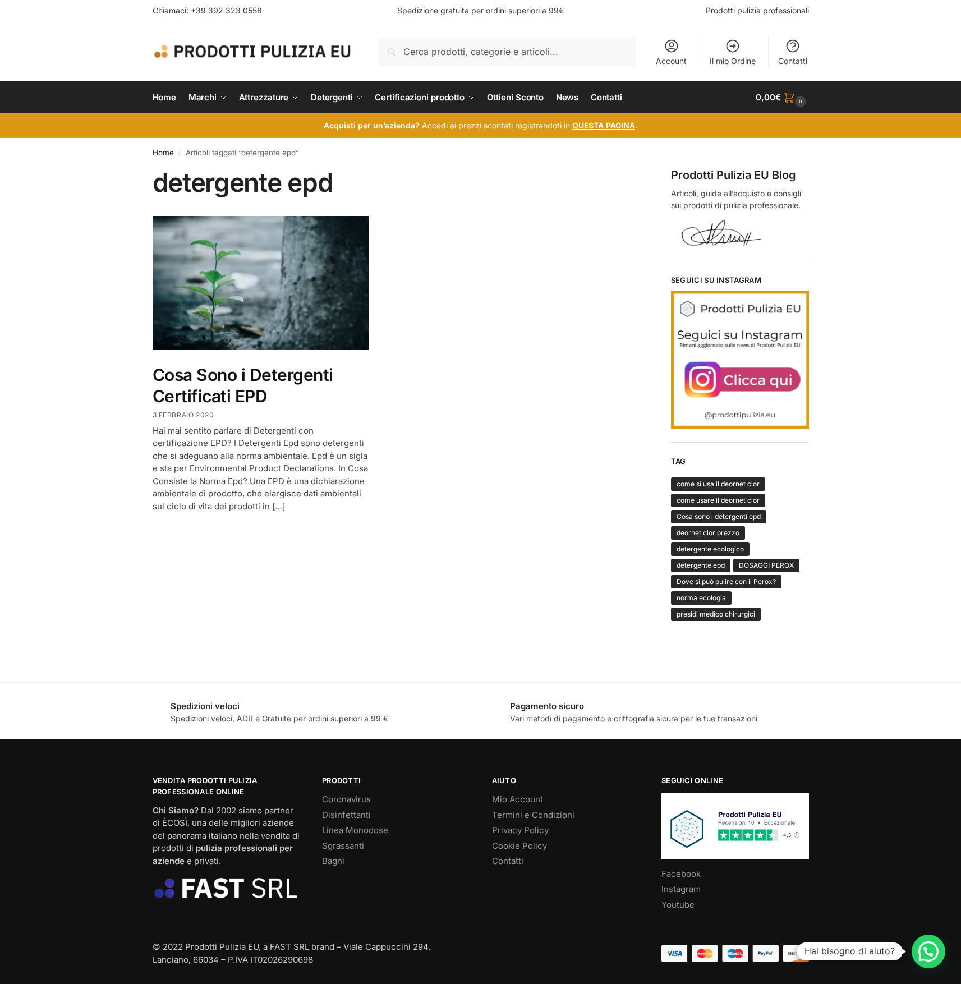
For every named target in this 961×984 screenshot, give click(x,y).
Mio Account (517, 799)
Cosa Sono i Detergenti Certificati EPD (243, 385)
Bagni (333, 861)
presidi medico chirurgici (716, 614)
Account (671, 61)
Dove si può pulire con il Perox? (726, 581)
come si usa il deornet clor (718, 484)
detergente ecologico (710, 549)
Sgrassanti (343, 845)
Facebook (681, 873)
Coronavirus (346, 799)
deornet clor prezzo (708, 532)
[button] (782, 97)
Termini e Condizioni (533, 815)
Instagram (681, 889)
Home (163, 152)
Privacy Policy (520, 830)
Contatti (792, 61)
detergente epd (701, 565)
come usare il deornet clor (718, 500)
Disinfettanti (346, 815)
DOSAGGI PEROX (766, 565)
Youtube (678, 904)
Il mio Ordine (733, 61)
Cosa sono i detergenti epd (719, 516)
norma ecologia (701, 598)
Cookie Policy (519, 845)
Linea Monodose (355, 830)
